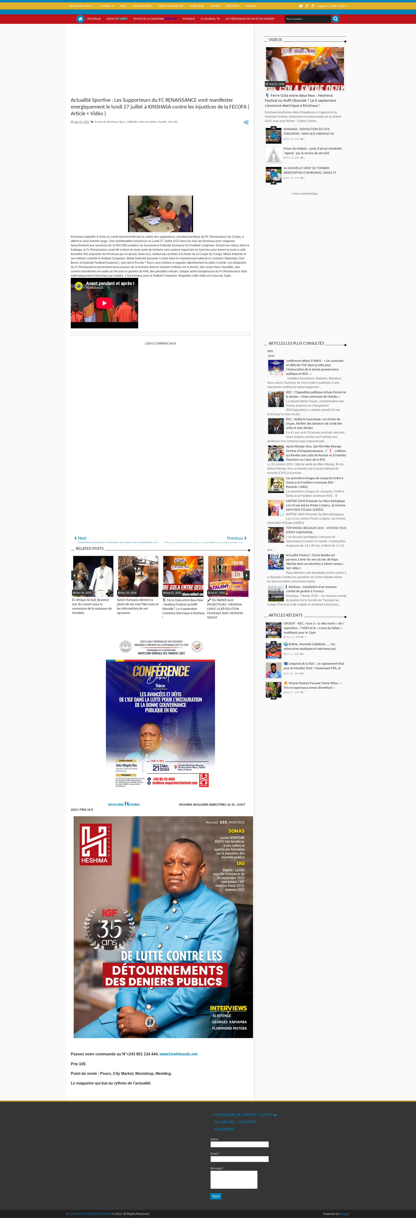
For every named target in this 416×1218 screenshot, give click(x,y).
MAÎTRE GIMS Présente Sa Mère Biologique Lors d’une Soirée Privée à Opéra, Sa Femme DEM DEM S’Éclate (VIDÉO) (315, 505)
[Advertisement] (160, 61)
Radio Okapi (197, 5)
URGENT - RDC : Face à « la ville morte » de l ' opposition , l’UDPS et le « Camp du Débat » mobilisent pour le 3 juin (314, 628)
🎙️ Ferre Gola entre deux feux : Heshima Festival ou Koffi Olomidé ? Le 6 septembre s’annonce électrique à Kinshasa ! (300, 101)
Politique (94, 18)
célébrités (132, 121)
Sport (123, 5)
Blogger (345, 1214)
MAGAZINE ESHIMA (124, 804)
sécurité (172, 121)
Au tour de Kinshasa (106, 121)
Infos (117, 18)
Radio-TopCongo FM (171, 5)
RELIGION (232, 5)
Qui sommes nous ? (81, 5)
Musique (189, 18)
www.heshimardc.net (179, 1054)
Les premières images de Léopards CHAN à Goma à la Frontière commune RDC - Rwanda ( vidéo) (314, 483)
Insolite (162, 121)
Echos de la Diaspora (155, 18)
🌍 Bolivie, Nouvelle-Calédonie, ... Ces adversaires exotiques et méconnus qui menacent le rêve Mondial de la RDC (310, 649)
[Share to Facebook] (269, 87)
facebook (307, 5)
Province (251, 5)
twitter (301, 5)
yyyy (270, 351)
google (313, 5)
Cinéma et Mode (142, 5)
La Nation (105, 5)
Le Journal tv (210, 18)
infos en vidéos (148, 121)
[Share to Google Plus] (281, 87)
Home (80, 19)
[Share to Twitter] (275, 87)
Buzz (122, 121)
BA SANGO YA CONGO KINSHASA (88, 1214)
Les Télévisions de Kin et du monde (250, 18)
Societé (215, 5)
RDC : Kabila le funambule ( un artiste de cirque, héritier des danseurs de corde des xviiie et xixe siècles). (314, 424)
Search (335, 19)
